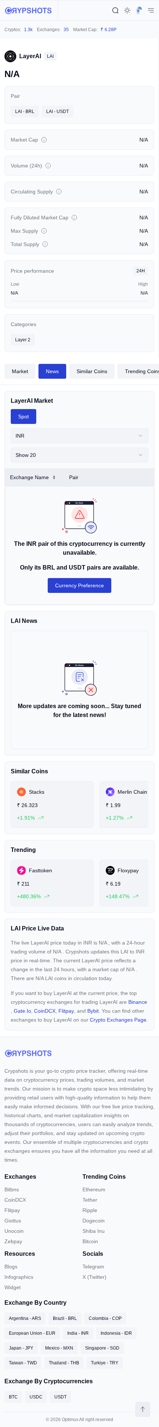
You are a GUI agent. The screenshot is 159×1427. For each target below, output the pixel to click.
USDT (60, 1397)
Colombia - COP (105, 1318)
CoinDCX (44, 1011)
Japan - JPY (21, 1348)
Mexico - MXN (59, 1348)
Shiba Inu (93, 1231)
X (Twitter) (94, 1277)
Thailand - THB (64, 1362)
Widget (12, 1287)
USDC (36, 1397)
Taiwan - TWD (23, 1362)
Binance (137, 1002)
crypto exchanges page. (119, 1020)
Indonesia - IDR (116, 1333)
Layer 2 (22, 339)
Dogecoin (93, 1221)
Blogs (10, 1267)
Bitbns (11, 1189)
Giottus (12, 1221)
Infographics (18, 1277)
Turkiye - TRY (104, 1362)
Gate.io (22, 1011)
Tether (89, 1200)
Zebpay (13, 1241)
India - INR (78, 1333)
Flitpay (66, 1011)
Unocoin (14, 1231)
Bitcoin (90, 1241)
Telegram (93, 1267)
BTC (13, 1397)
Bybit (93, 1011)
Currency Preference (79, 585)
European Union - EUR (32, 1333)
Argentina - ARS (25, 1318)
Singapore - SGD (102, 1348)
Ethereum (93, 1189)
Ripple (89, 1210)
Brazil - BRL (65, 1318)
